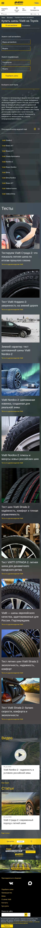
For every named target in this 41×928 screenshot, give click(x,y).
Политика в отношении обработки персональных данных (20, 922)
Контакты (4, 903)
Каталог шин (17, 10)
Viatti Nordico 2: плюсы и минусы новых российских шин (20, 457)
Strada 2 (7, 140)
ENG (35, 14)
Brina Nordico (9, 178)
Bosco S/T (7, 183)
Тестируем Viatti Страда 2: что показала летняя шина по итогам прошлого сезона (19, 256)
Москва (5, 14)
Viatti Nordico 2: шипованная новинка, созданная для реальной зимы (18, 403)
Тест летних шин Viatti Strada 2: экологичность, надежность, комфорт (20, 665)
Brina (6, 172)
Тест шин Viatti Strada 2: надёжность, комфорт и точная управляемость (19, 510)
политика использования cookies (23, 921)
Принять (7, 926)
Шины (3, 896)
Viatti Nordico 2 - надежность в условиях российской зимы (18, 771)
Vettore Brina (8, 194)
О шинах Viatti (6, 899)
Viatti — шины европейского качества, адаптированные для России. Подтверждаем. (20, 616)
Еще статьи (5, 833)
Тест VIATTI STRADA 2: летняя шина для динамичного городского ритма (19, 565)
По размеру (26, 25)
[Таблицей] (39, 129)
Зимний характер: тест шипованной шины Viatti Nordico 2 (15, 350)
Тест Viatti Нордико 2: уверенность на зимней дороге (19, 303)
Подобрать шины (4, 9)
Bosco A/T (7, 145)
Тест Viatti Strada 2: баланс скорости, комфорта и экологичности (17, 711)
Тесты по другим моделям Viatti (12, 264)
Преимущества (34, 10)
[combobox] (15, 42)
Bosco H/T (7, 151)
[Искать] (28, 914)
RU (31, 14)
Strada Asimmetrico (11, 156)
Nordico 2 (7, 161)
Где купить (24, 9)
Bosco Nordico (9, 167)
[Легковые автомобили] (36, 3)
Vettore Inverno (9, 188)
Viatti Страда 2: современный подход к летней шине (18, 821)
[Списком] (35, 129)
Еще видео (5, 783)
